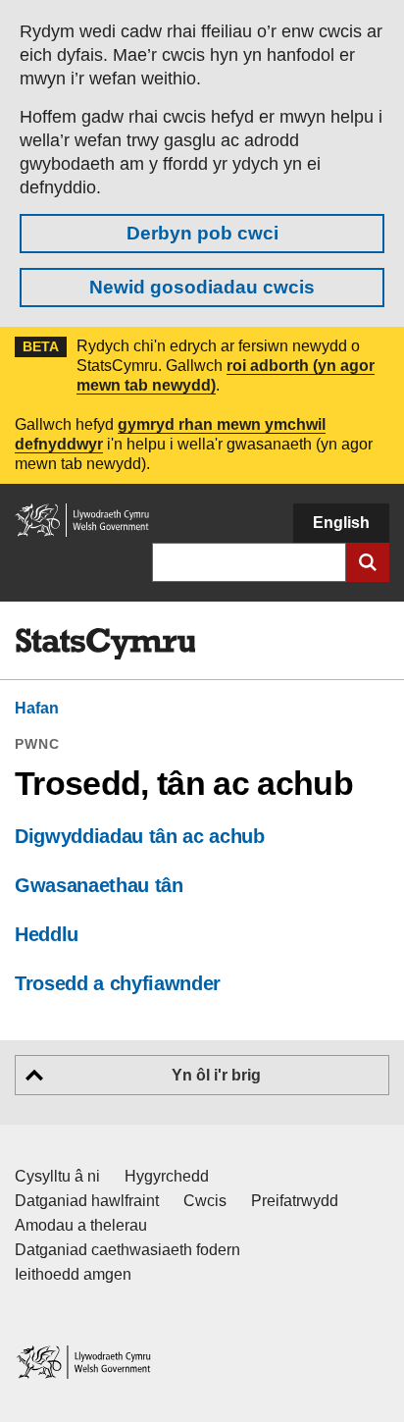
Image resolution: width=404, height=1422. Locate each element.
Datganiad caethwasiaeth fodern (127, 1249)
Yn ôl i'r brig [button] (216, 1075)
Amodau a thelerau (81, 1225)
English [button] (341, 522)
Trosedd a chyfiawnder (118, 983)
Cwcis (205, 1200)
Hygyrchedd (167, 1176)
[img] (105, 643)
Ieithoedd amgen (73, 1274)
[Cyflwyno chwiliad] (367, 562)
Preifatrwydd (294, 1200)
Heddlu (46, 934)
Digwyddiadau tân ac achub (140, 836)
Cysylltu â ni (57, 1176)
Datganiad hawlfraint (87, 1200)
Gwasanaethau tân (99, 885)
